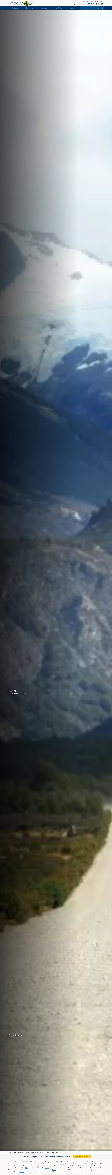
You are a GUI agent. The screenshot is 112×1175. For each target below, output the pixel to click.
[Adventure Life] (21, 3)
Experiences (29, 8)
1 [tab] (51, 1082)
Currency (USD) (85, 1)
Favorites (100, 1)
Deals (52, 1152)
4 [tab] (58, 1082)
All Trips (20, 1152)
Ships (41, 1152)
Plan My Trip (58, 8)
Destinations (15, 8)
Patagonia (12, 1152)
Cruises (27, 1152)
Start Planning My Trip (81, 1156)
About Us (44, 8)
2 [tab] (53, 1082)
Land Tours (34, 1152)
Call (64, 1156)
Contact (72, 8)
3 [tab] (56, 1082)
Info (57, 1152)
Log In (92, 1)
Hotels (47, 1152)
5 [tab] (61, 1082)
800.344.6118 (95, 4)
